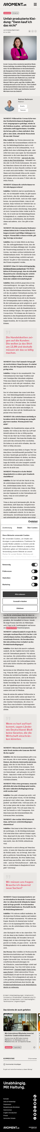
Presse (5, 1115)
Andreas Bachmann (25, 99)
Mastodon (23, 110)
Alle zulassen (20, 594)
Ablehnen (20, 608)
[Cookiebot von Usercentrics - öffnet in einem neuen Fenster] (28, 521)
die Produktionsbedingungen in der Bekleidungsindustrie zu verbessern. (20, 984)
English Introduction (10, 1113)
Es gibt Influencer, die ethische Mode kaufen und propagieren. (19, 761)
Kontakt (6, 1099)
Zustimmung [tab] (7, 528)
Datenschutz (7, 1110)
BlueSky (22, 106)
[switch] (34, 571)
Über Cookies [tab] (32, 528)
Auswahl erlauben (20, 601)
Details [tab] (19, 528)
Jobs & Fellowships (9, 1102)
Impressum (7, 1104)
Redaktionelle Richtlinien (11, 1107)
